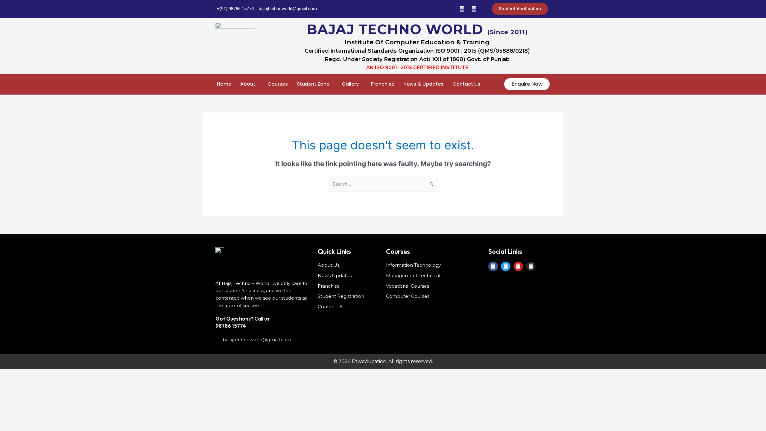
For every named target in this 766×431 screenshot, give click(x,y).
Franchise (382, 84)
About (247, 84)
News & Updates (423, 84)
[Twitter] (437, 8)
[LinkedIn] (449, 8)
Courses (278, 84)
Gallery (350, 84)
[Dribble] (461, 8)
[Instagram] (473, 8)
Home (224, 84)
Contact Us (466, 84)
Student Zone (313, 84)
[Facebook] (425, 8)
